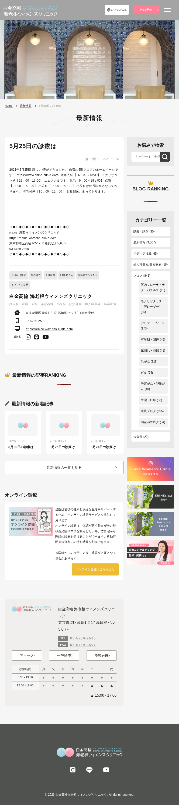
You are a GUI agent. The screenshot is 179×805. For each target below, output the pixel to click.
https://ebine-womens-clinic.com (49, 329)
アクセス (27, 656)
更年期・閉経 (150, 339)
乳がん (145, 361)
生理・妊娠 (148, 400)
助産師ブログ (150, 422)
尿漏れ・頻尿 (150, 350)
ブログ (137, 275)
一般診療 (64, 656)
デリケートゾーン (153, 323)
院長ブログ (148, 411)
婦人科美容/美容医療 (147, 264)
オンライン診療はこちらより (95, 569)
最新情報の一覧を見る (64, 467)
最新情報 (139, 242)
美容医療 (101, 656)
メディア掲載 (142, 253)
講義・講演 (140, 231)
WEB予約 (146, 9)
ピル (144, 372)
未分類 (137, 437)
